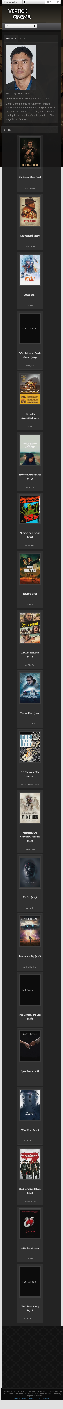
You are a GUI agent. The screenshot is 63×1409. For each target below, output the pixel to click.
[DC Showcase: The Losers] (30, 747)
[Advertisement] (31, 1357)
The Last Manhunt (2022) (30, 654)
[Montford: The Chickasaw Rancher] (30, 808)
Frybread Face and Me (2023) (30, 476)
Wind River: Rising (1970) (30, 1308)
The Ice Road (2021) (30, 713)
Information (11, 38)
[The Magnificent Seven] (30, 1164)
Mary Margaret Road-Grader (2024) (30, 355)
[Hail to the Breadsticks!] (30, 389)
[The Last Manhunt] (30, 628)
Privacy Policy (20, 1399)
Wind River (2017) (30, 1130)
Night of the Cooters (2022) (30, 535)
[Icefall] (30, 270)
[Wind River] (30, 1105)
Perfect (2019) (30, 897)
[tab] (11, 38)
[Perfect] (30, 872)
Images (23, 38)
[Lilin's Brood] (30, 1223)
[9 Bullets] (30, 569)
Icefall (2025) (30, 294)
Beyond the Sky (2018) (30, 956)
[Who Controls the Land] (30, 990)
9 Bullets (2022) (30, 593)
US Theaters (44, 1399)
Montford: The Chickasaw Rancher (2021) (30, 836)
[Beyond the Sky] (30, 931)
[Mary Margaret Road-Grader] (30, 328)
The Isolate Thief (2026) (30, 177)
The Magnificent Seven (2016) (30, 1191)
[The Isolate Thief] (30, 152)
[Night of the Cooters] (30, 509)
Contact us (32, 1399)
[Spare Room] (30, 1046)
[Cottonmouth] (30, 211)
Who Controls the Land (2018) (30, 1016)
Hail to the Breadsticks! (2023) (30, 416)
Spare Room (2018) (30, 1071)
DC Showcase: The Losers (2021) (30, 774)
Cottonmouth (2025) (30, 235)
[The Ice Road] (30, 688)
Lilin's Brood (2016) (30, 1247)
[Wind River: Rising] (30, 1282)
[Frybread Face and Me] (30, 450)
